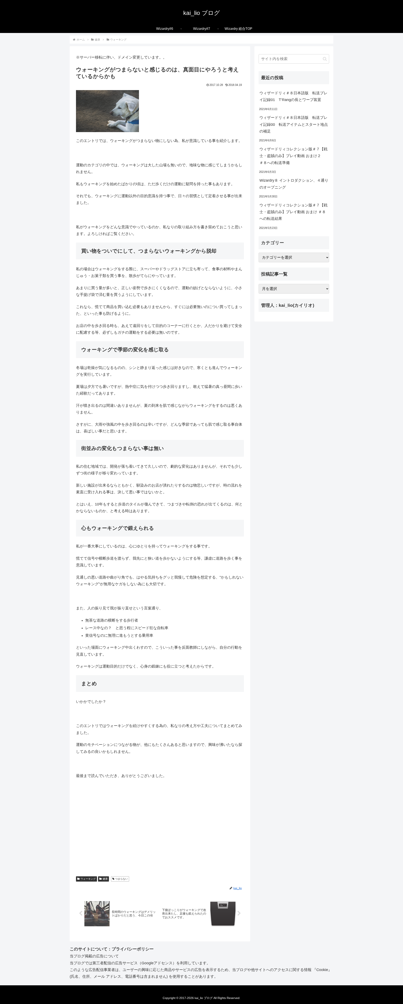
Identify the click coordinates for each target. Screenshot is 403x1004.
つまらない (121, 878)
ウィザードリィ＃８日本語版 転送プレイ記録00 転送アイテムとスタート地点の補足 (293, 124)
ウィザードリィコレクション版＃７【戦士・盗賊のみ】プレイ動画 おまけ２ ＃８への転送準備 (293, 156)
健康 (105, 878)
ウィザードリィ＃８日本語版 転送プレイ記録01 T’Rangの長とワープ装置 (293, 96)
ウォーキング (88, 878)
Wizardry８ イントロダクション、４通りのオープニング (293, 183)
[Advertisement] (160, 833)
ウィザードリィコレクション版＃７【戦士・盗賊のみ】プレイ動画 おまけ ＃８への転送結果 (293, 212)
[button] (324, 58)
